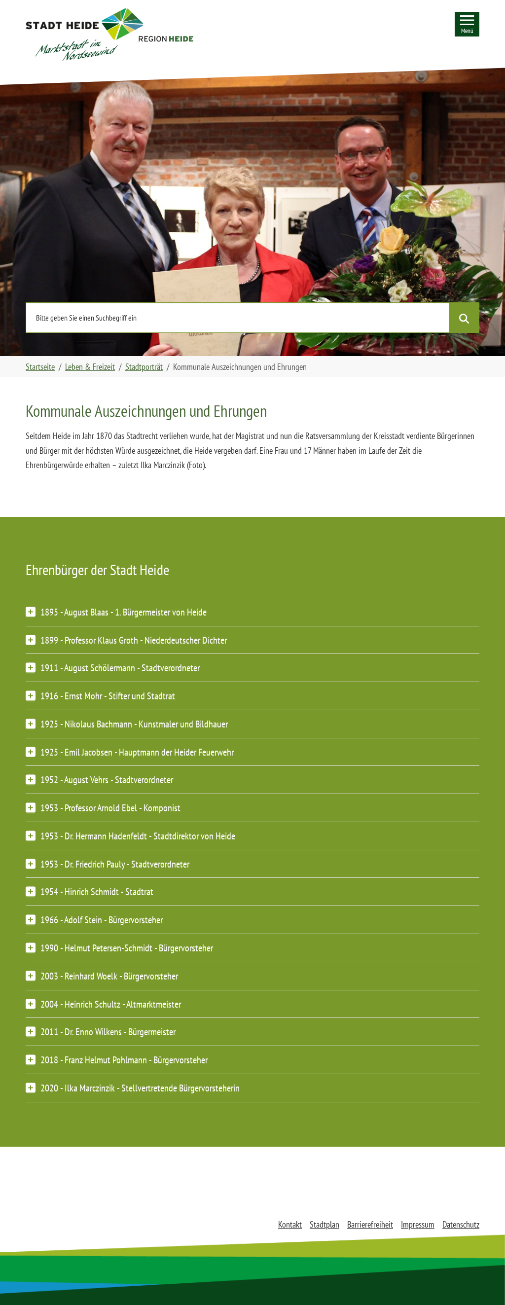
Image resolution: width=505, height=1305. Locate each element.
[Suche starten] (464, 317)
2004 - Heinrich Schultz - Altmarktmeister (110, 1004)
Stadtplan (324, 1224)
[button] (109, 34)
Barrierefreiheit (370, 1224)
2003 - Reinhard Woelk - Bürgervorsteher (109, 976)
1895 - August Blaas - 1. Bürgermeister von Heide (123, 612)
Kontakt (290, 1224)
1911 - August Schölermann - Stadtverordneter (120, 667)
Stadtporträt (144, 366)
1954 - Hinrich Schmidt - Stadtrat (96, 891)
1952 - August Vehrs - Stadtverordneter (106, 779)
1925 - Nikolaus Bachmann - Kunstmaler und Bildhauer (134, 724)
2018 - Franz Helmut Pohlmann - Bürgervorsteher (124, 1059)
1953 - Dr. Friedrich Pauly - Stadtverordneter (114, 864)
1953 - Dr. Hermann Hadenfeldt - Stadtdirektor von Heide (137, 836)
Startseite (40, 366)
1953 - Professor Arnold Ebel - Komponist (110, 807)
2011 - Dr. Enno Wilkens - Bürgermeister (108, 1031)
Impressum (417, 1224)
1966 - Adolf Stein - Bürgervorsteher (101, 919)
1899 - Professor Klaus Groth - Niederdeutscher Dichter (133, 640)
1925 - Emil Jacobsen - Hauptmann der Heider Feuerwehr (137, 752)
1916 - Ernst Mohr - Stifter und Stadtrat (107, 695)
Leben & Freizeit (90, 366)
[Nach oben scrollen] (482, 1282)
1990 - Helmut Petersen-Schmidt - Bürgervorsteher (126, 948)
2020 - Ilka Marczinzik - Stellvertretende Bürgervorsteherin (140, 1088)
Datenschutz (460, 1224)
